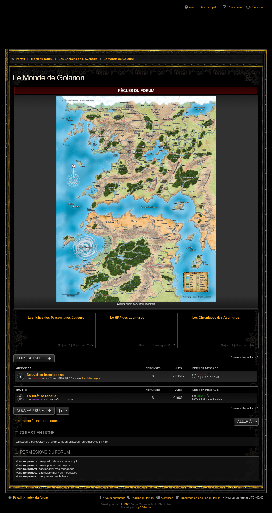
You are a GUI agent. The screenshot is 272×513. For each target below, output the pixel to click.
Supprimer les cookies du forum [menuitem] (200, 497)
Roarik (201, 395)
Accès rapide (209, 7)
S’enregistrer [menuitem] (235, 7)
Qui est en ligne (37, 432)
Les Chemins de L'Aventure (78, 58)
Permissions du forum (45, 452)
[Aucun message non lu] (91, 345)
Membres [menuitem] (167, 497)
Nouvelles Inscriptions (45, 375)
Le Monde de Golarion (119, 58)
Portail (20, 58)
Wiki (191, 7)
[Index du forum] (37, 21)
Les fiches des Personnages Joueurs (56, 317)
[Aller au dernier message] (208, 374)
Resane (36, 378)
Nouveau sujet (32, 358)
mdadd (36, 399)
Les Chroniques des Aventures (215, 317)
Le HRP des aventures (127, 317)
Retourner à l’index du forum (37, 421)
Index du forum (42, 58)
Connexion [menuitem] (257, 7)
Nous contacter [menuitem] (115, 497)
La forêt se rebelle (41, 396)
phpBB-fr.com (143, 507)
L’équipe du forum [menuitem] (142, 497)
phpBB (124, 504)
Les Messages (91, 378)
